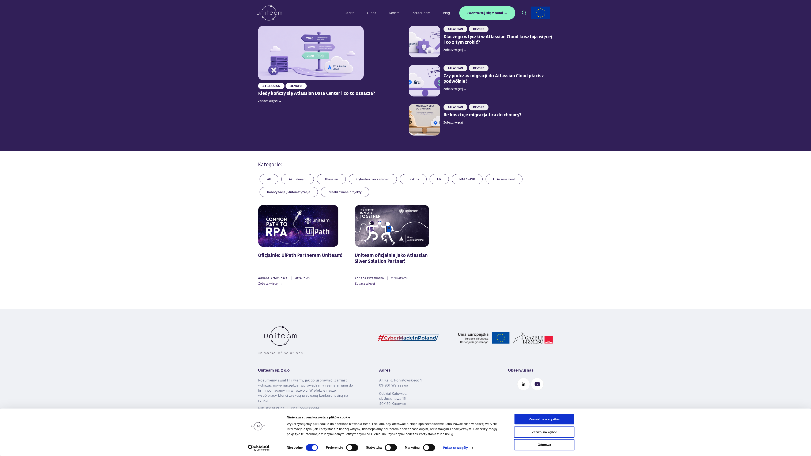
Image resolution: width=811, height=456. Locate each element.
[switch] (352, 447)
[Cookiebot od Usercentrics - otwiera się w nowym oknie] (258, 448)
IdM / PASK (467, 179)
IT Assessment (504, 179)
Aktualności (297, 179)
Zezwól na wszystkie (544, 419)
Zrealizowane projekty (345, 192)
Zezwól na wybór (544, 432)
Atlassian (271, 86)
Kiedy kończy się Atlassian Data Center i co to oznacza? (316, 93)
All (269, 179)
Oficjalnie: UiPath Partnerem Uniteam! (300, 255)
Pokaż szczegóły (455, 447)
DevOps (296, 86)
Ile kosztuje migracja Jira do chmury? (483, 115)
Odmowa (544, 444)
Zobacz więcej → (270, 283)
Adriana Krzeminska (272, 278)
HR (439, 179)
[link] (540, 13)
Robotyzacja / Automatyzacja (288, 192)
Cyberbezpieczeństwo (372, 179)
